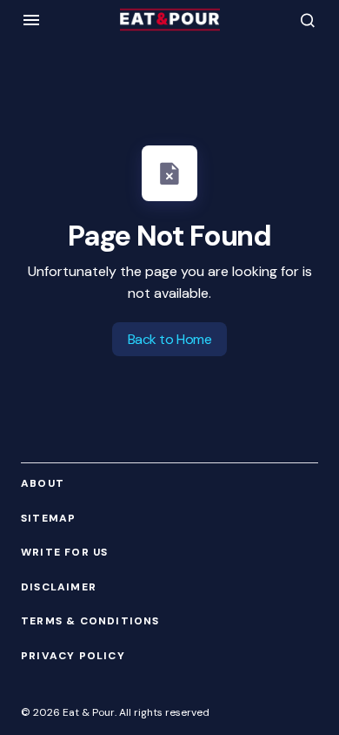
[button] (31, 20)
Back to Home (169, 339)
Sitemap (48, 518)
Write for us (64, 552)
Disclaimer (58, 587)
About (42, 483)
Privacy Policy (73, 656)
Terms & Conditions (90, 621)
